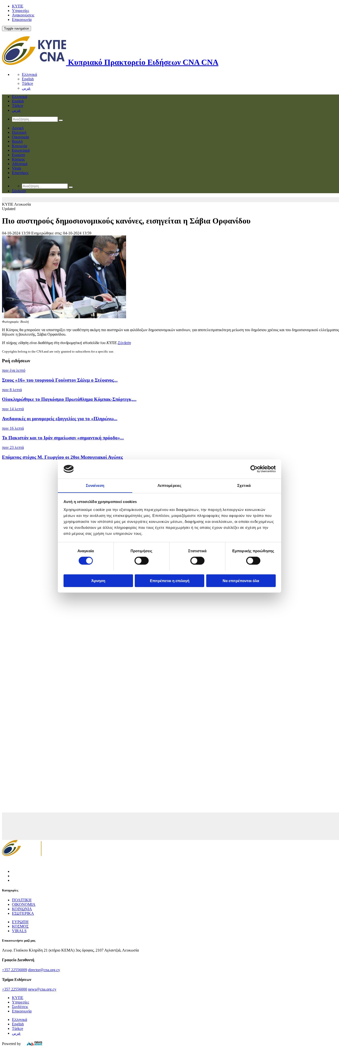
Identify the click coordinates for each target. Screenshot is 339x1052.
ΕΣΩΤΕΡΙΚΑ (23, 913)
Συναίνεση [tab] (95, 485)
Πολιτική (19, 132)
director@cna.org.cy (44, 970)
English (28, 79)
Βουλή (17, 141)
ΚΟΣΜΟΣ (20, 926)
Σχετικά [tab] (244, 485)
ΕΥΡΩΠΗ (20, 922)
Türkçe (27, 83)
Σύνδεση (124, 343)
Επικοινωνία (22, 19)
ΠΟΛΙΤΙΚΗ (22, 900)
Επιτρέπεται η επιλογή (169, 580)
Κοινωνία (19, 146)
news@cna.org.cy (42, 989)
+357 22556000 (14, 989)
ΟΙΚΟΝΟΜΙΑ (23, 904)
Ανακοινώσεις (23, 15)
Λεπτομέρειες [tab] (169, 485)
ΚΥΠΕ (17, 6)
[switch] (142, 561)
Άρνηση (98, 580)
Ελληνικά (29, 74)
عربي (26, 88)
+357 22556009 (14, 970)
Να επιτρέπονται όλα (241, 580)
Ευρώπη (18, 155)
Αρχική (18, 128)
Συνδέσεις (20, 1007)
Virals (16, 168)
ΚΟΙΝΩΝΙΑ (22, 909)
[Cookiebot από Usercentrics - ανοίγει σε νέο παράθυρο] (254, 469)
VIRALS (19, 931)
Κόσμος (18, 159)
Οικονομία (20, 137)
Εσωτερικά (21, 150)
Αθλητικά (19, 164)
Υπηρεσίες (20, 10)
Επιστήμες (20, 173)
